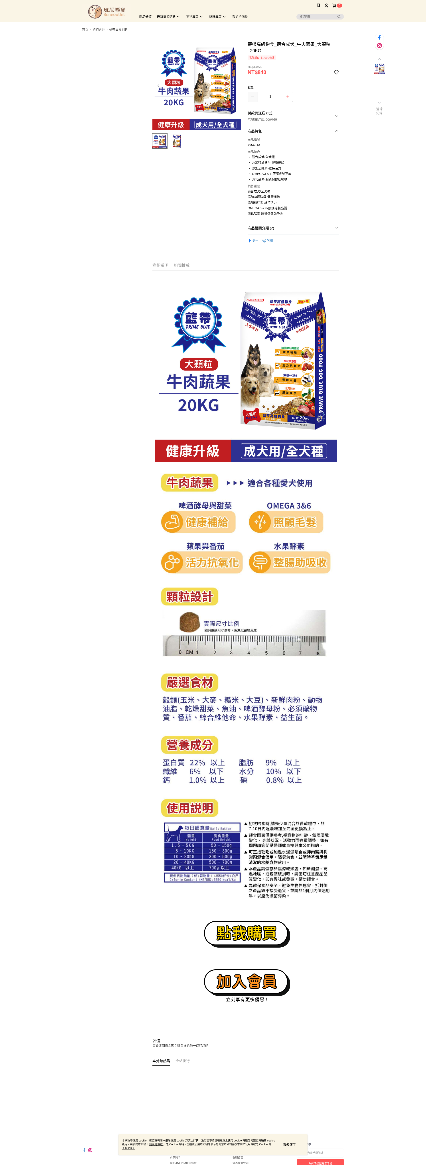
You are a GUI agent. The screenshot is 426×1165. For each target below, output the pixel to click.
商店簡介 (175, 1157)
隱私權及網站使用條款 (183, 1163)
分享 (255, 240)
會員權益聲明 (240, 1163)
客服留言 (238, 1157)
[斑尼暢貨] (106, 11)
